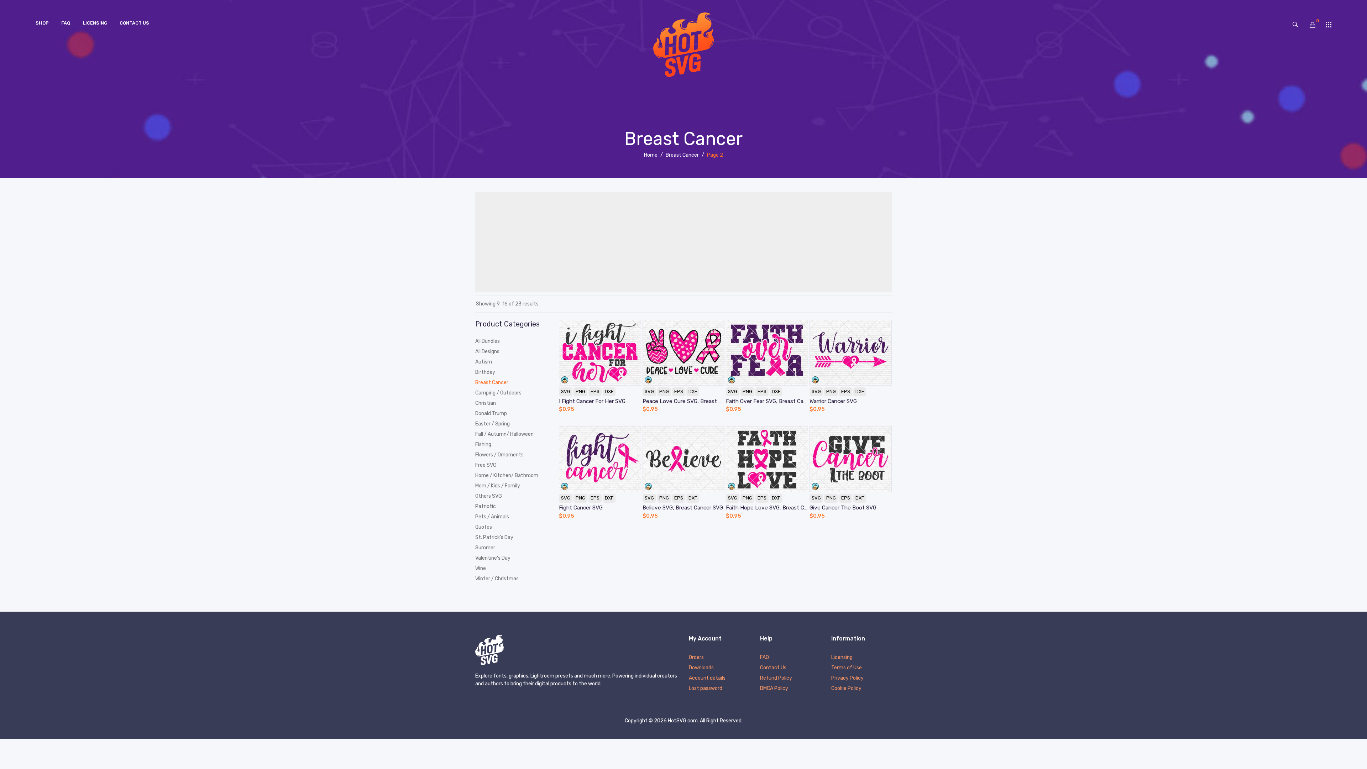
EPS (595, 391)
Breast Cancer (682, 155)
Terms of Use (846, 668)
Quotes (483, 527)
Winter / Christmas (497, 579)
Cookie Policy (846, 688)
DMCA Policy (774, 688)
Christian (485, 403)
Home (651, 155)
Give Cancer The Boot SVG (843, 507)
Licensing (842, 657)
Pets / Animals (492, 517)
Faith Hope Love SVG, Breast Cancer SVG (767, 507)
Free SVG (486, 465)
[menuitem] (42, 23)
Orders (696, 657)
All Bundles (487, 341)
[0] (1312, 25)
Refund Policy (776, 678)
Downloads (701, 668)
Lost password (705, 688)
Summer (485, 548)
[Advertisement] (683, 242)
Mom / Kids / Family (497, 486)
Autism (483, 362)
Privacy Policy (847, 678)
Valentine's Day (492, 558)
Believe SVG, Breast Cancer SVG (683, 507)
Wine (480, 568)
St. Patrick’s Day (494, 537)
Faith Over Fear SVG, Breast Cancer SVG (767, 401)
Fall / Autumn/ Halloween (504, 434)
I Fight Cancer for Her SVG (592, 401)
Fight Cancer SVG (581, 507)
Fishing (483, 444)
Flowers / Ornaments (499, 455)
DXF (609, 391)
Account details (707, 678)
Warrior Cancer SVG (833, 401)
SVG (565, 391)
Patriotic (485, 506)
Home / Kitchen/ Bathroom (506, 475)
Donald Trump (491, 413)
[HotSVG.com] (683, 44)
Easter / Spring (492, 424)
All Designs (487, 352)
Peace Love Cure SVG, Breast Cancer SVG (684, 401)
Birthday (485, 372)
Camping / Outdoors (498, 393)
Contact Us (773, 668)
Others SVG (488, 496)
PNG (580, 391)
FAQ (764, 657)
